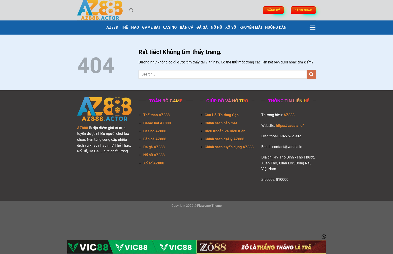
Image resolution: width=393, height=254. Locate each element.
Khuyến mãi (250, 27)
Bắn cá (186, 27)
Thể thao (130, 27)
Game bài (151, 27)
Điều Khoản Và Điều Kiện (225, 131)
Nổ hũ (216, 27)
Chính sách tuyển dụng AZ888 (229, 147)
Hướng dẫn (276, 27)
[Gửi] (311, 74)
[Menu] (312, 27)
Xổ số (230, 27)
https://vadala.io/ (290, 125)
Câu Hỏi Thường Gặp (222, 115)
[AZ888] (100, 10)
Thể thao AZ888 (156, 115)
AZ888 (112, 27)
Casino (170, 27)
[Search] (131, 10)
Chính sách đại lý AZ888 (224, 139)
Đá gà (202, 27)
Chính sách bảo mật (221, 123)
